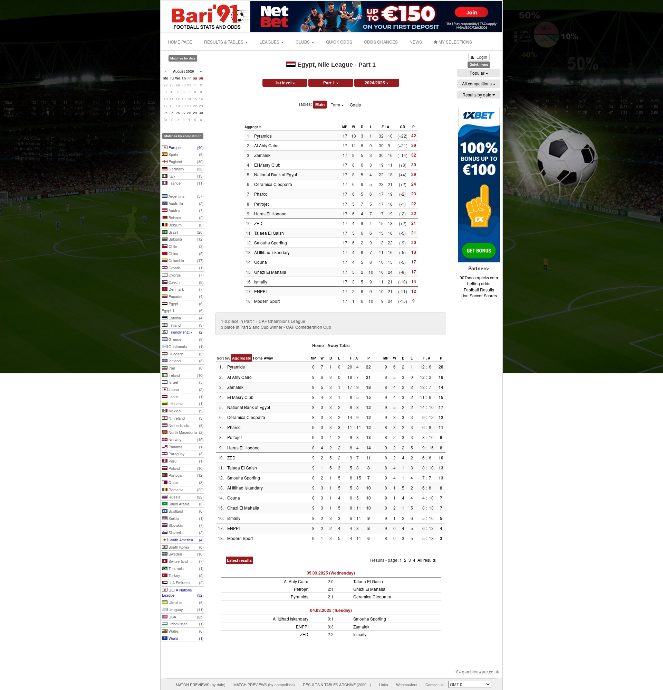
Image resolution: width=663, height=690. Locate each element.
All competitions (477, 83)
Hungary (185, 353)
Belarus (185, 217)
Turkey (185, 575)
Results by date (477, 94)
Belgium (185, 224)
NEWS (416, 42)
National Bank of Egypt (275, 174)
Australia (185, 203)
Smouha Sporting (270, 242)
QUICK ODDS (339, 42)
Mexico (185, 410)
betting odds (478, 283)
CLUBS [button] (303, 42)
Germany (185, 168)
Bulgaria (185, 239)
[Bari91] (206, 16)
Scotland (185, 511)
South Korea (185, 547)
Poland (185, 468)
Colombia (185, 260)
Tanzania (185, 568)
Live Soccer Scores (479, 295)
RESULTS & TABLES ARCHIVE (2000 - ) (337, 684)
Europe (185, 147)
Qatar (185, 482)
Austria (185, 210)
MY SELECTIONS (455, 42)
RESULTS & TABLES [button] (224, 42)
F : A (385, 126)
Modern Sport (267, 301)
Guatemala (185, 346)
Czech (185, 282)
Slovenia (185, 532)
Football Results (479, 289)
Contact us (434, 684)
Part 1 (329, 83)
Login (482, 57)
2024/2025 (375, 83)
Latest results (239, 560)
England (185, 161)
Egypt (185, 303)
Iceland (185, 360)
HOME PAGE (180, 42)
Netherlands (185, 425)
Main (320, 104)
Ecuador (185, 296)
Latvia (185, 396)
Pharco (261, 194)
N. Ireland (185, 418)
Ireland (185, 375)
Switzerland (185, 561)
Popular (478, 73)
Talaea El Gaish (269, 233)
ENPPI (260, 291)
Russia (185, 497)
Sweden (185, 554)
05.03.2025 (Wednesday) (331, 573)
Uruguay (185, 609)
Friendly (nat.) (185, 332)
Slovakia (185, 525)
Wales (185, 631)
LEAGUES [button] (270, 42)
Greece (185, 339)
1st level (283, 83)
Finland (185, 325)
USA (185, 616)
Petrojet (261, 204)
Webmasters (406, 684)
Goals (355, 105)
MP (344, 126)
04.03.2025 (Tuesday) (331, 610)
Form (335, 105)
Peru (185, 461)
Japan (185, 389)
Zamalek (262, 155)
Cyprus (185, 275)
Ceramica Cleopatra (273, 184)
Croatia (185, 267)
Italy (185, 176)
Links (383, 684)
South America (185, 539)
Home (258, 358)
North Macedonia (185, 432)
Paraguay (185, 453)
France (185, 183)
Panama (185, 446)
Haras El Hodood (270, 213)
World (185, 638)
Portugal (185, 475)
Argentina (185, 196)
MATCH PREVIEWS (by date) (200, 684)
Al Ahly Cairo (266, 145)
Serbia (185, 518)
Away (268, 358)
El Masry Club (267, 165)
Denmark (185, 289)
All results (426, 560)
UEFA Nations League (183, 592)
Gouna (260, 262)
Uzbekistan (185, 623)
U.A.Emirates (185, 582)
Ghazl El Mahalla (270, 272)
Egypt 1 (183, 310)
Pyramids (263, 136)
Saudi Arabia (185, 503)
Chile (185, 246)
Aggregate (241, 358)
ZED (258, 223)
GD (402, 126)
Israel (185, 382)
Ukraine (185, 602)
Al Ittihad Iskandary (272, 252)
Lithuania (185, 403)
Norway (185, 439)
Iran (185, 368)
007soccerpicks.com (479, 277)
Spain (185, 154)
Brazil (185, 232)
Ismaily (260, 282)
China (185, 253)
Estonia (185, 317)
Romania (185, 489)
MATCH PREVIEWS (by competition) (264, 684)
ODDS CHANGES (381, 42)
